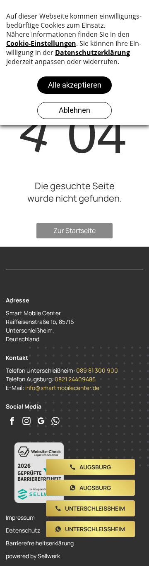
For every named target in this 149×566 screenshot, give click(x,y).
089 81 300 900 (97, 370)
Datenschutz (23, 530)
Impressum (20, 517)
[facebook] (12, 422)
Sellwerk (49, 556)
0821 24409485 (75, 379)
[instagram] (26, 422)
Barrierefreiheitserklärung (40, 543)
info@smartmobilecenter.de (62, 388)
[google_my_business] (41, 422)
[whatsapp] (55, 422)
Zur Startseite (74, 230)
